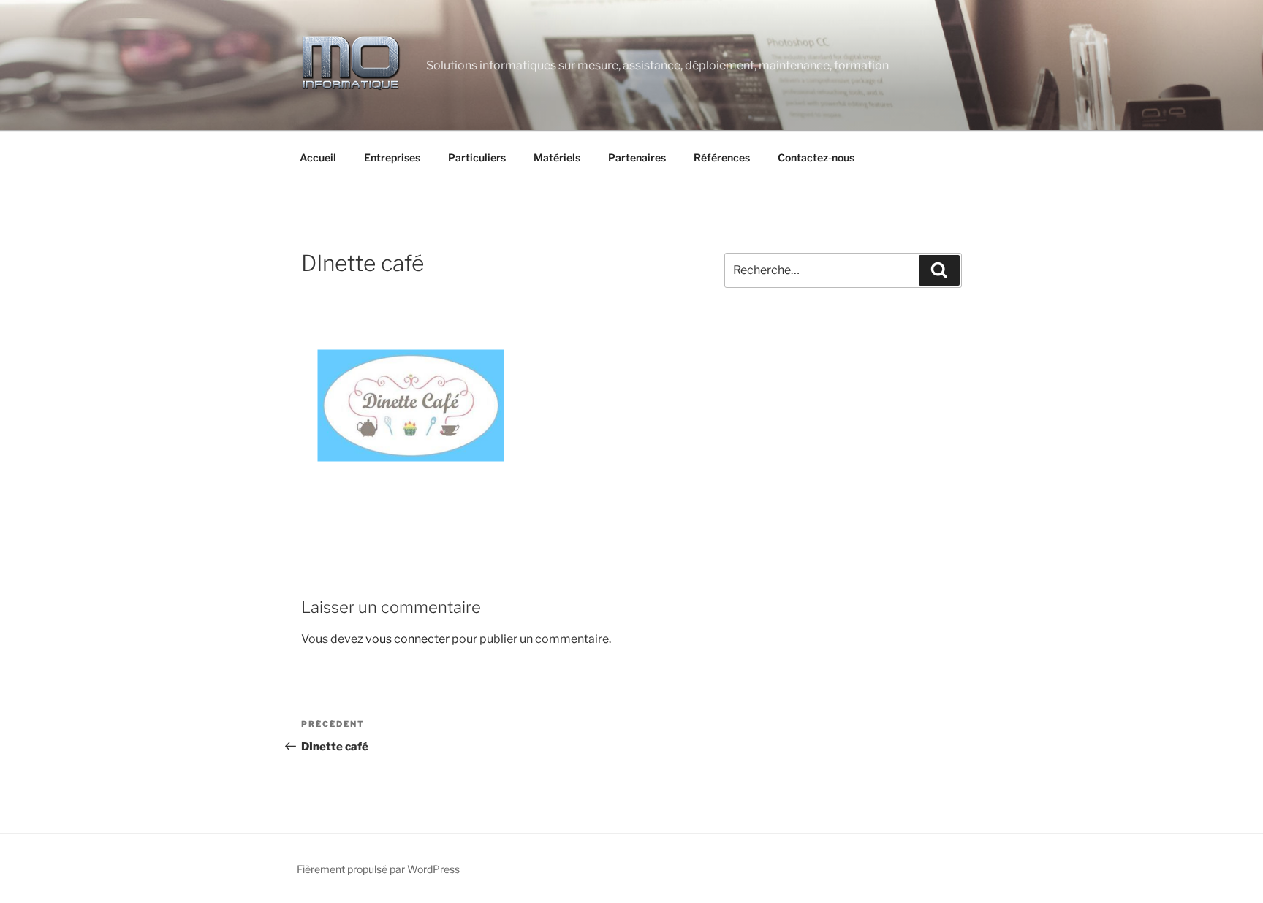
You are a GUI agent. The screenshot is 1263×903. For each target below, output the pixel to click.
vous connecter (407, 639)
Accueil (318, 157)
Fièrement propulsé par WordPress (378, 869)
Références (722, 157)
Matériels (557, 157)
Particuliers (477, 157)
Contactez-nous (816, 157)
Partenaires (637, 157)
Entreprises (392, 157)
